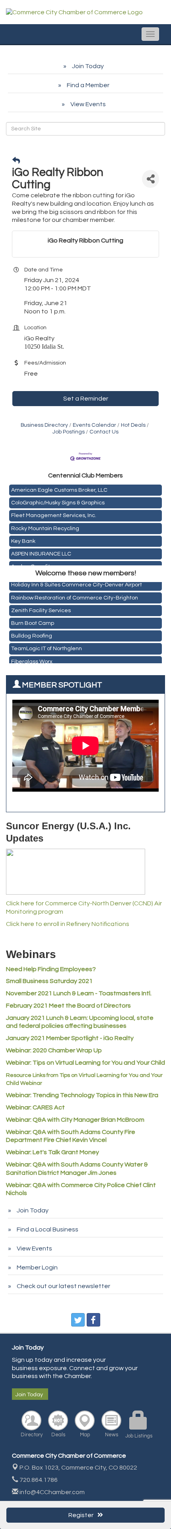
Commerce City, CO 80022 (78, 1467)
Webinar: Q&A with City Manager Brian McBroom (75, 1120)
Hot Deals (133, 425)
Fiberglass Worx (31, 659)
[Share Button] (150, 179)
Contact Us (104, 432)
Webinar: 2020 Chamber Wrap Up (54, 1050)
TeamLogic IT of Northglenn (46, 646)
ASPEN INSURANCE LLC (41, 551)
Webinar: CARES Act (35, 1107)
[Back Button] (16, 161)
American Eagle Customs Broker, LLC (59, 488)
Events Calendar (94, 425)
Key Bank (23, 539)
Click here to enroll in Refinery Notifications (67, 924)
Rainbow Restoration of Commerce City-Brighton (74, 595)
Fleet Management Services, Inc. (53, 513)
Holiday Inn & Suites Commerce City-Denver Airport (76, 582)
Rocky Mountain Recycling (45, 526)
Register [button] (80, 1515)
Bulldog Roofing (31, 633)
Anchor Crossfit (30, 564)
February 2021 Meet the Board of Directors (68, 1005)
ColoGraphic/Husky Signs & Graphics (58, 500)
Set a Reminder (85, 398)
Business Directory (44, 425)
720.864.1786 (38, 1480)
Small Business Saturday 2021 (49, 981)
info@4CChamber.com (51, 1492)
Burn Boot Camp (32, 620)
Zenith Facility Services (41, 608)
